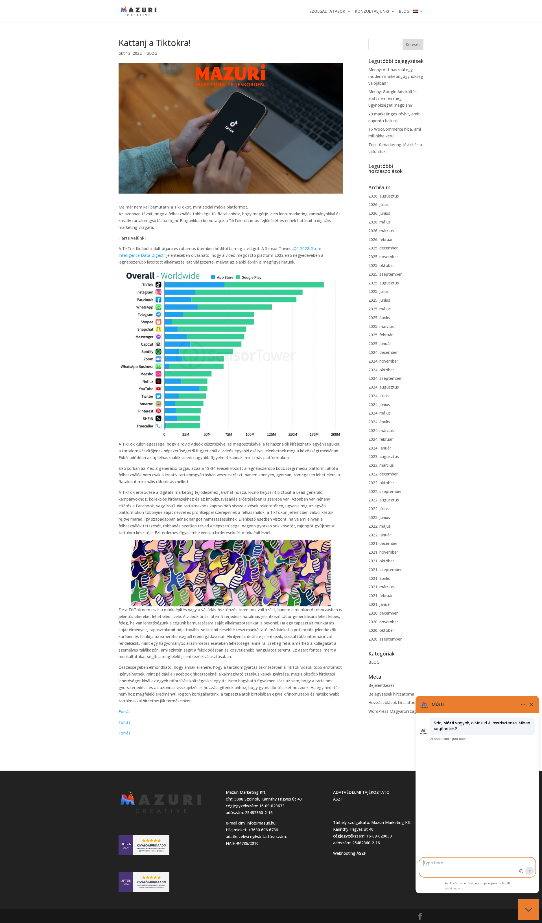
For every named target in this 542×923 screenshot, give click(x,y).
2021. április (379, 578)
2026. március (381, 230)
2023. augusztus (383, 456)
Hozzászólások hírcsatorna (393, 702)
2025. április (379, 317)
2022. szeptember (385, 491)
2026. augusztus (383, 196)
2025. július (378, 291)
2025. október (381, 265)
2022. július (378, 508)
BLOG (404, 11)
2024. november (383, 361)
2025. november (383, 256)
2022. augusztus (383, 500)
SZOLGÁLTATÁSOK (327, 11)
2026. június (379, 213)
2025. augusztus (383, 283)
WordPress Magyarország (392, 711)
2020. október (381, 630)
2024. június (379, 404)
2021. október (381, 561)
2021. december (383, 543)
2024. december (383, 352)
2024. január (379, 448)
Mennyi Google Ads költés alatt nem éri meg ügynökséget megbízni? (392, 98)
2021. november (383, 552)
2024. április (379, 421)
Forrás (124, 711)
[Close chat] (528, 909)
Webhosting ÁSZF (349, 853)
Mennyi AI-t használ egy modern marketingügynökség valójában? (395, 76)
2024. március (381, 430)
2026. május (379, 222)
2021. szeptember (385, 569)
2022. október (381, 482)
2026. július (378, 204)
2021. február (380, 595)
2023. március (381, 465)
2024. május (379, 413)
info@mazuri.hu (261, 823)
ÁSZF (338, 799)
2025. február (380, 334)
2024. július (378, 395)
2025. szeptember (385, 274)
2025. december (383, 248)
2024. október (381, 369)
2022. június (379, 517)
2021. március (381, 586)
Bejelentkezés (381, 685)
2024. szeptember (385, 378)
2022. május (379, 526)
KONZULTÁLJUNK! (372, 11)
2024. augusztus (383, 387)
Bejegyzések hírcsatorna (391, 694)
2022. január (379, 535)
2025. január (379, 343)
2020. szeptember (385, 639)
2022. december (383, 474)
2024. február (380, 439)
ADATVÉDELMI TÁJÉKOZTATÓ (361, 792)
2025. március (381, 326)
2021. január (379, 604)
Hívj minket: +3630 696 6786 (252, 829)
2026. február (380, 239)
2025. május (379, 309)
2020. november (383, 621)
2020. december (383, 613)
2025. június (379, 300)
